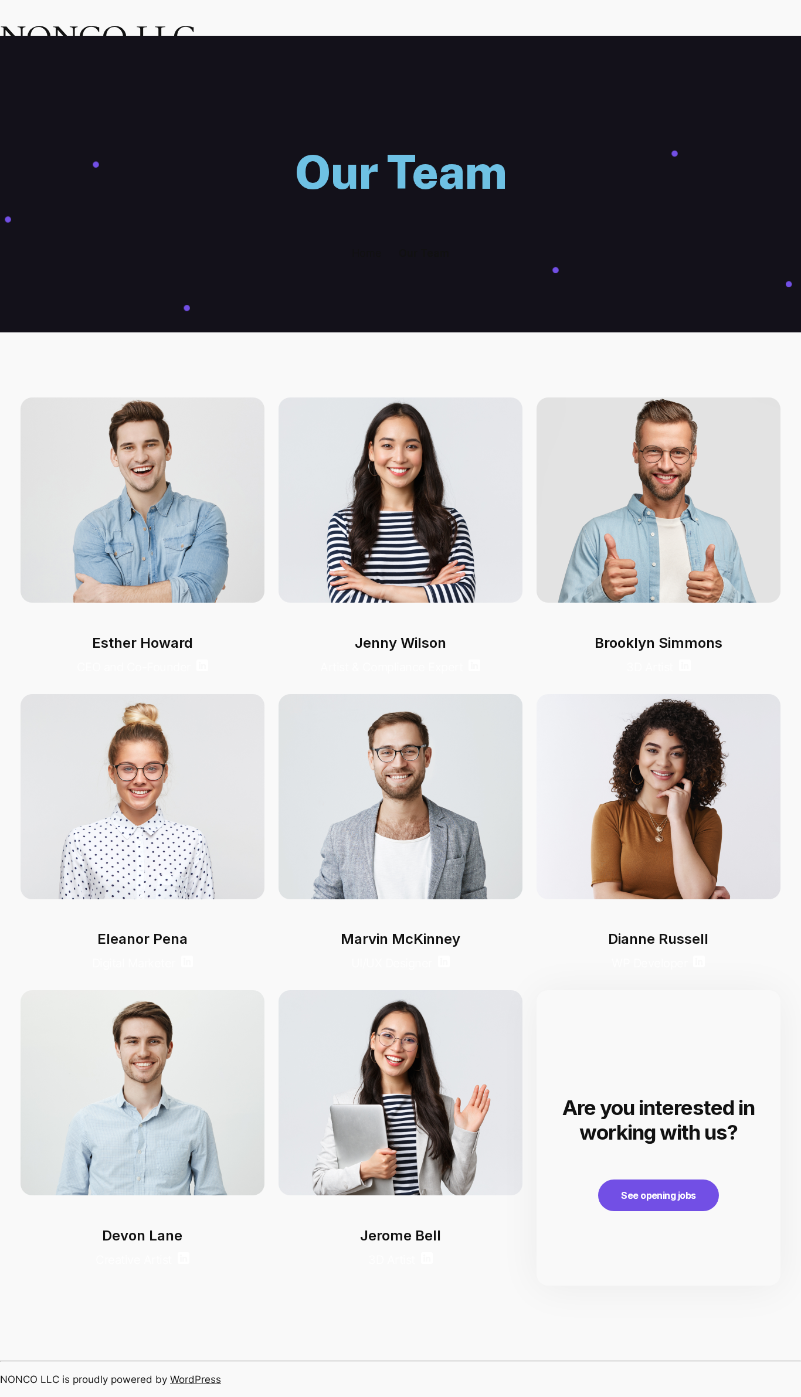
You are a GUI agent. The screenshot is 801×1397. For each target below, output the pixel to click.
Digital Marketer (133, 963)
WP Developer (649, 963)
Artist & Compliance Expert (391, 667)
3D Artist (391, 1260)
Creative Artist (134, 1260)
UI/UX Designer (391, 963)
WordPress (195, 1379)
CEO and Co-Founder (134, 667)
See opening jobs (658, 1195)
